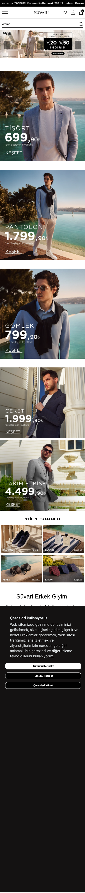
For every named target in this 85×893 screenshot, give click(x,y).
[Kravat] (63, 568)
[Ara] (81, 24)
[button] (37, 50)
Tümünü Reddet (43, 675)
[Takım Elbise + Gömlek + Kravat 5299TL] (42, 44)
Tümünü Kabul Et (43, 666)
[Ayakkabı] (21, 539)
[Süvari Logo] (41, 12)
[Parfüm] (63, 539)
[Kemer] (21, 568)
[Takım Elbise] (42, 475)
